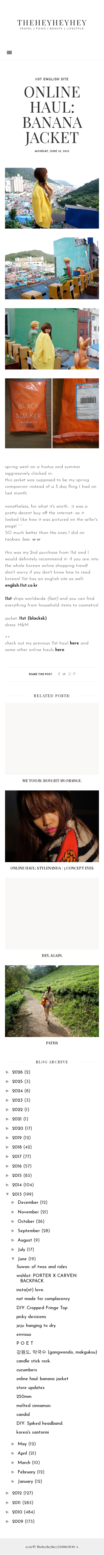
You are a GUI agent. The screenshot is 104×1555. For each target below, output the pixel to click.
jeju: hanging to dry (36, 1326)
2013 (17, 1194)
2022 (18, 1110)
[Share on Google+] (70, 674)
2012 (17, 1493)
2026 (18, 1072)
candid (23, 1415)
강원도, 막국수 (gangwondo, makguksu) (56, 1352)
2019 (17, 1138)
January (26, 1481)
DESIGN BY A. (69, 1547)
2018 (17, 1147)
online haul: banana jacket (42, 1379)
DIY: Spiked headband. (39, 1423)
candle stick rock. (33, 1361)
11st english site (52, 79)
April (23, 1453)
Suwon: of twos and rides (41, 1267)
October (27, 1221)
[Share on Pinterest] (74, 674)
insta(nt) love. (30, 1290)
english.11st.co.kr (21, 585)
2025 (18, 1082)
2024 (18, 1091)
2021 (17, 1119)
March (25, 1463)
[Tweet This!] (64, 674)
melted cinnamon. (33, 1406)
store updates (30, 1388)
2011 (17, 1503)
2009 (18, 1522)
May (23, 1444)
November (29, 1212)
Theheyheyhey (52, 22)
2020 (18, 1128)
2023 (18, 1100)
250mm (24, 1397)
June (23, 1259)
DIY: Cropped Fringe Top (41, 1308)
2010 (18, 1512)
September (29, 1231)
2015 (17, 1176)
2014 (17, 1185)
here (74, 643)
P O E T (24, 1343)
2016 (17, 1166)
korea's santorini (32, 1432)
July (22, 1250)
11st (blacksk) (33, 618)
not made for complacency (43, 1299)
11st (9, 599)
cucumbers (26, 1370)
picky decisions (31, 1317)
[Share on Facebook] (59, 674)
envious (23, 1334)
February (27, 1472)
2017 (17, 1157)
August (26, 1240)
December (29, 1202)
